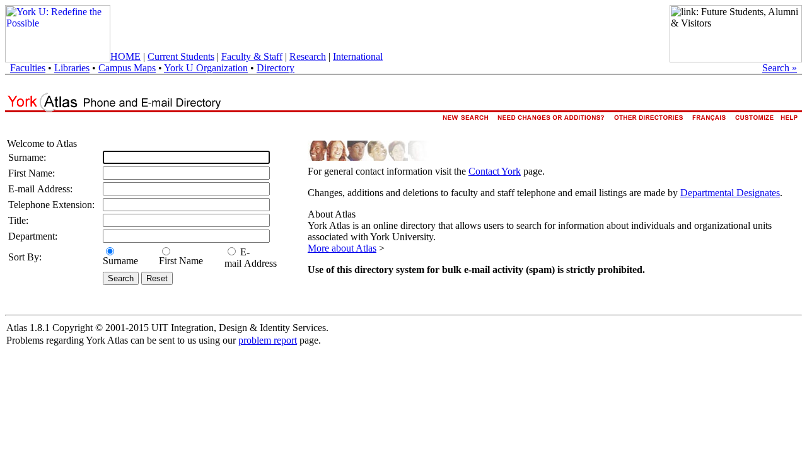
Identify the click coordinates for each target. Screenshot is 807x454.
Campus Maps (127, 67)
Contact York (494, 171)
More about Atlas (342, 248)
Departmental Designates (730, 192)
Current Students (181, 56)
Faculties (27, 67)
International (358, 56)
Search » (779, 67)
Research (307, 56)
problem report (267, 340)
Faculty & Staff (251, 56)
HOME (125, 56)
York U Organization (206, 67)
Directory (275, 67)
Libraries (72, 67)
